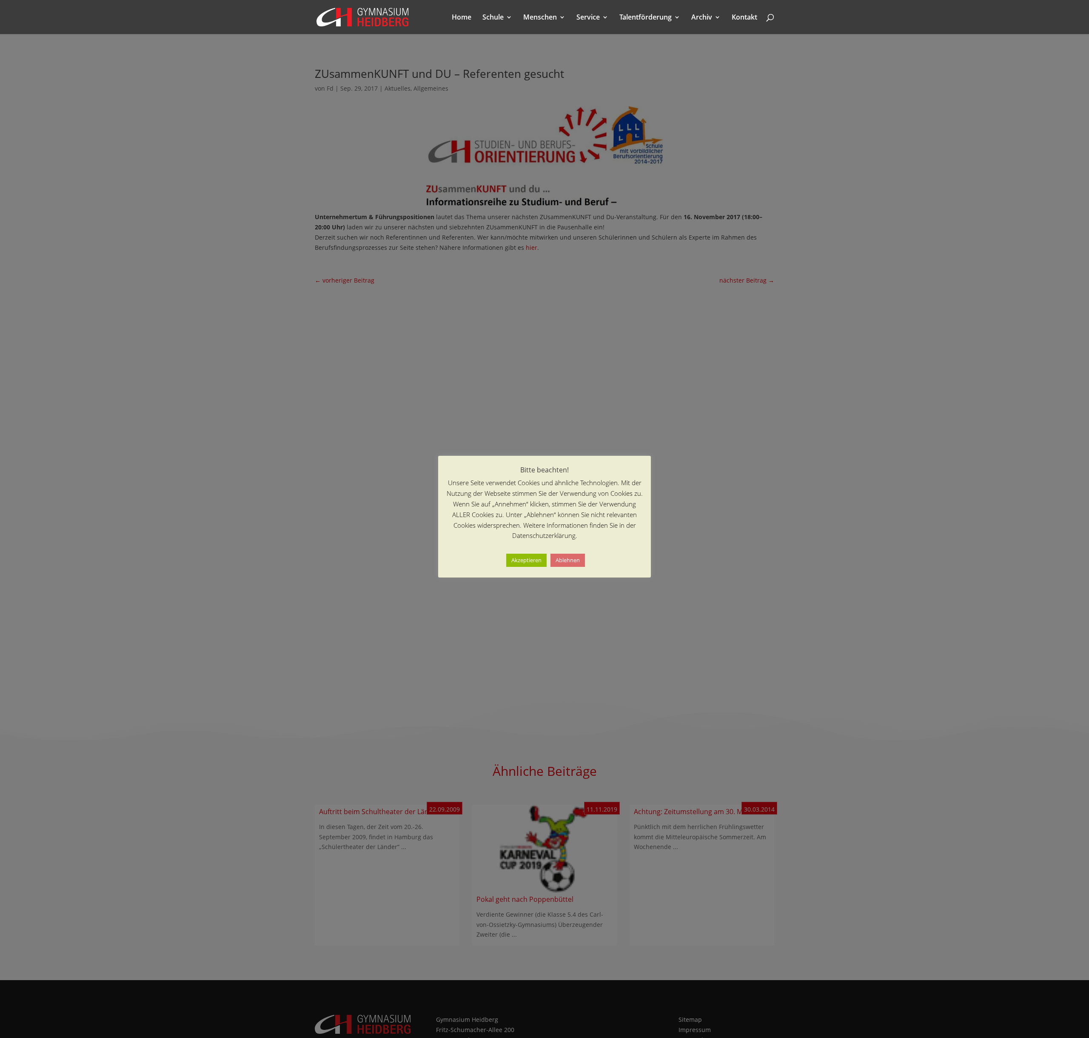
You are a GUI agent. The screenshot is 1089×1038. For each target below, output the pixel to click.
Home (461, 18)
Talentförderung (645, 18)
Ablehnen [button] (568, 560)
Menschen (540, 18)
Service (588, 18)
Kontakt (744, 18)
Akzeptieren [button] (526, 560)
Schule (493, 18)
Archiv (701, 18)
